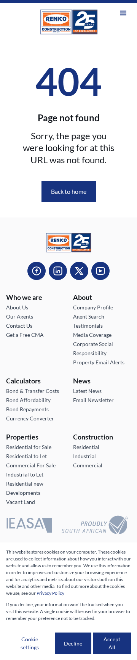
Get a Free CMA (25, 335)
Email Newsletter (93, 400)
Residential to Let (26, 456)
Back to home (68, 191)
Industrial (84, 456)
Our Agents (19, 316)
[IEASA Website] (29, 526)
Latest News (87, 391)
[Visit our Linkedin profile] (58, 271)
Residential (86, 447)
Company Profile (93, 307)
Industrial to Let (24, 474)
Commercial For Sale (31, 465)
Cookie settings (30, 643)
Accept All (112, 643)
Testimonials (88, 325)
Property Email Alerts (98, 362)
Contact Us (19, 325)
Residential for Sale (28, 447)
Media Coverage (92, 335)
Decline (73, 643)
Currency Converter (30, 418)
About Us (17, 307)
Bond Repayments (27, 409)
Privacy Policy (50, 593)
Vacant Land (20, 502)
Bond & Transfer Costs (32, 391)
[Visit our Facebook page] (36, 271)
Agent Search (88, 316)
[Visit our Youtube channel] (100, 271)
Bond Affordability (28, 400)
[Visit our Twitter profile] (79, 271)
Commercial (87, 465)
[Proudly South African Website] (95, 526)
